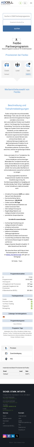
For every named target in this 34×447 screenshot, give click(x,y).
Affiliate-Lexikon (7, 418)
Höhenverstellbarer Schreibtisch (23, 335)
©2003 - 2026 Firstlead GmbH (17, 442)
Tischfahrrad (15, 333)
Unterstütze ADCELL (8, 426)
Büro (12, 331)
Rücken (5, 335)
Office (15, 331)
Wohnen (5, 333)
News (4, 416)
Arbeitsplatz (7, 331)
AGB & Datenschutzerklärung (24, 421)
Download (6, 421)
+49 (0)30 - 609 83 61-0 (9, 398)
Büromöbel (22, 333)
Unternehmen (22, 416)
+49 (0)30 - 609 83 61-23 (10, 402)
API (4, 423)
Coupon (22, 337)
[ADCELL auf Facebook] (9, 436)
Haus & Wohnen (17, 324)
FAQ (19, 425)
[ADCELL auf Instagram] (5, 436)
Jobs (19, 418)
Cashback (17, 337)
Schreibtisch (20, 331)
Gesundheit (29, 333)
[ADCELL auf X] (17, 436)
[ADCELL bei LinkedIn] (13, 436)
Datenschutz (22, 427)
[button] (17, 29)
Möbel (25, 331)
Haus (29, 331)
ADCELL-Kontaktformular (13, 254)
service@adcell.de (8, 410)
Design (12, 337)
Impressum (21, 430)
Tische (10, 333)
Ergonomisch (11, 335)
